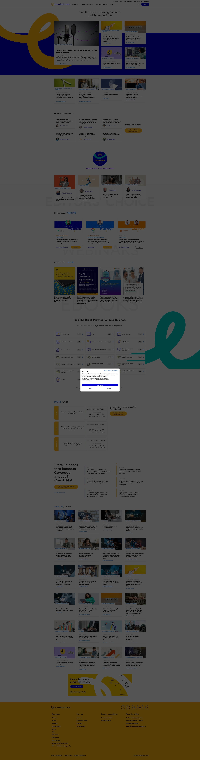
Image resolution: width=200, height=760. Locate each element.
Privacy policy (107, 370)
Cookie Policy (115, 370)
